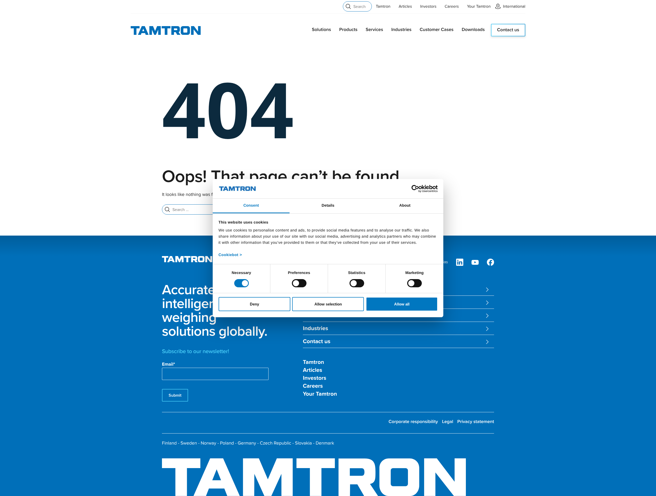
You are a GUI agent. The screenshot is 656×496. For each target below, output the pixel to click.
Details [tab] (328, 205)
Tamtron (383, 6)
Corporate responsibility (413, 421)
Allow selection (328, 304)
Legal (447, 421)
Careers (452, 6)
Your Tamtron (479, 6)
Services (374, 29)
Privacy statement (475, 421)
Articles (405, 6)
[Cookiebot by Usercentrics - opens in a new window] (415, 189)
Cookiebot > (230, 255)
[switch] (299, 283)
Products (348, 29)
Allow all (401, 304)
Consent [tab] (251, 205)
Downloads (473, 29)
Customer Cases (437, 29)
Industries (401, 29)
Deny (254, 304)
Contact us (508, 30)
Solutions (321, 29)
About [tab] (405, 205)
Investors (428, 6)
